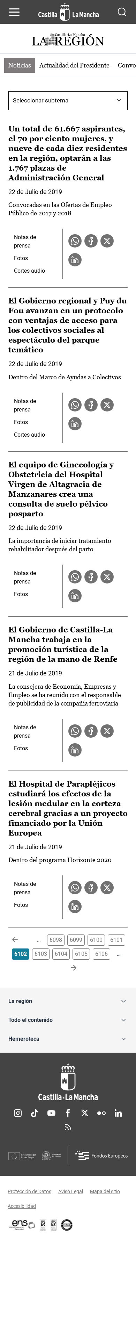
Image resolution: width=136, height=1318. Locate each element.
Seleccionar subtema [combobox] (40, 100)
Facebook (68, 1113)
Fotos (21, 258)
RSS (68, 1127)
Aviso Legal (70, 1191)
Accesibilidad (22, 1206)
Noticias (19, 65)
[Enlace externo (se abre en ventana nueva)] (53, 1225)
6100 (96, 940)
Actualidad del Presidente (74, 65)
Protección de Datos (29, 1191)
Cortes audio (29, 270)
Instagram (17, 1113)
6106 (101, 954)
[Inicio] (68, 1082)
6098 (56, 940)
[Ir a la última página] (68, 968)
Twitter (84, 1113)
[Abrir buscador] (122, 11)
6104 (61, 954)
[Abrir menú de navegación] (14, 12)
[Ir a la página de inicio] (68, 12)
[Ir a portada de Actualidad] (68, 40)
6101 (116, 940)
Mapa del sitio (105, 1191)
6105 (81, 954)
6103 (41, 954)
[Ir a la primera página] (20, 940)
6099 (76, 940)
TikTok (34, 1113)
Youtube (51, 1113)
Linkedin (118, 1113)
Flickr (101, 1113)
